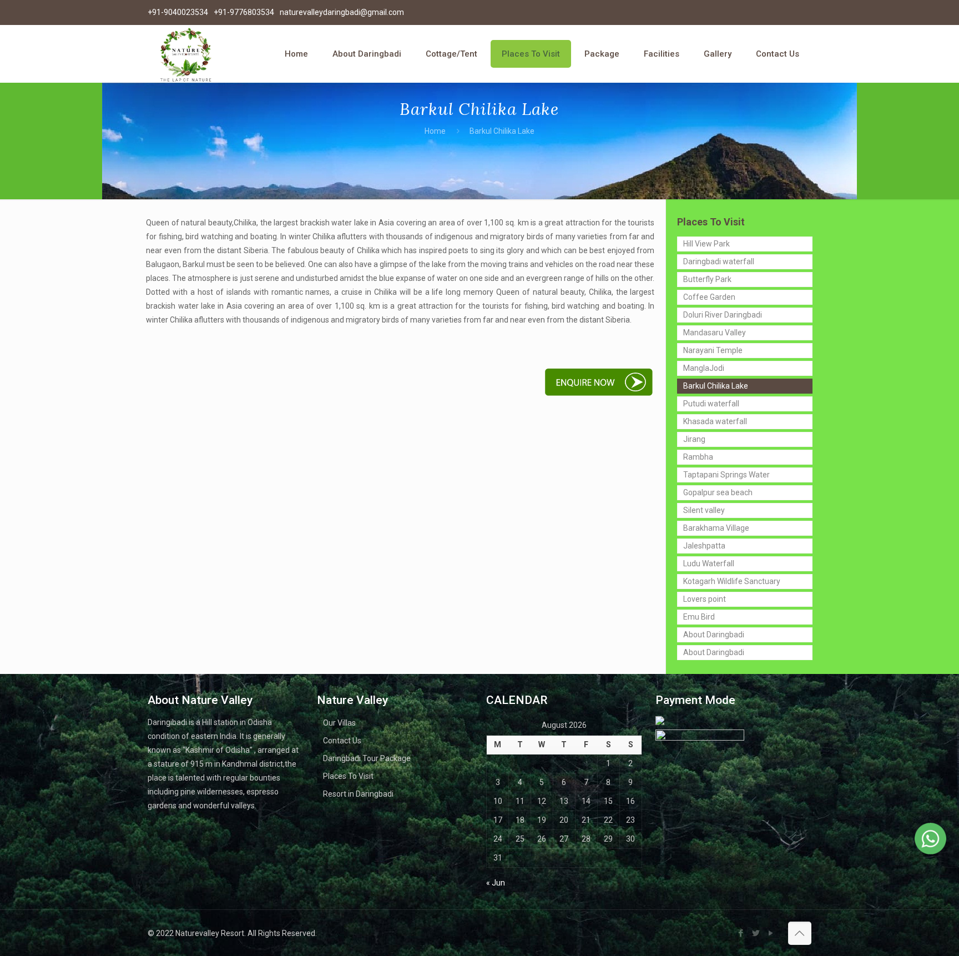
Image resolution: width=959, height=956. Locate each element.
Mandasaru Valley (714, 332)
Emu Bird (699, 616)
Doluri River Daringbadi (722, 314)
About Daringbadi (713, 634)
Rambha (698, 456)
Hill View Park (706, 243)
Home (435, 131)
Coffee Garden (709, 297)
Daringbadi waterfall (718, 261)
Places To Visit (348, 776)
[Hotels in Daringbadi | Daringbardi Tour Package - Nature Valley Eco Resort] (186, 54)
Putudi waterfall (711, 403)
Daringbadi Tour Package (367, 758)
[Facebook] (741, 933)
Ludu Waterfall (708, 563)
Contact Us (342, 740)
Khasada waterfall (715, 421)
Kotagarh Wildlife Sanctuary (731, 581)
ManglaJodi (703, 368)
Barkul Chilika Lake (715, 385)
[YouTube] (771, 933)
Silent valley (704, 510)
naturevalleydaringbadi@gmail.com (342, 12)
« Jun (495, 882)
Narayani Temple (713, 350)
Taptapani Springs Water (726, 474)
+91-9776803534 (244, 12)
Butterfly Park (707, 279)
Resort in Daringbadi (358, 793)
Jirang (694, 439)
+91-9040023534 (178, 12)
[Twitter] (756, 933)
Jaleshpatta (704, 545)
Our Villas (339, 722)
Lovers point (704, 599)
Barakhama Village (716, 528)
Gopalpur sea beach (718, 492)
